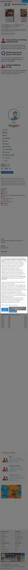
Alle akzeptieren (13, 311)
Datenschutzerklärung (6, 305)
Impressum (15, 305)
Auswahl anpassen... (4, 309)
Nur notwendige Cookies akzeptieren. (17, 308)
